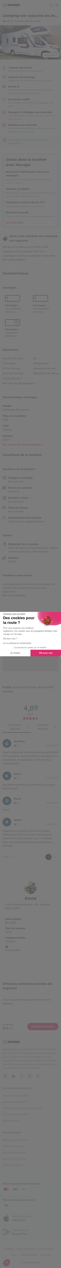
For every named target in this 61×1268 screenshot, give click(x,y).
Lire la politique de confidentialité (17, 643)
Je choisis (15, 653)
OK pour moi (46, 653)
